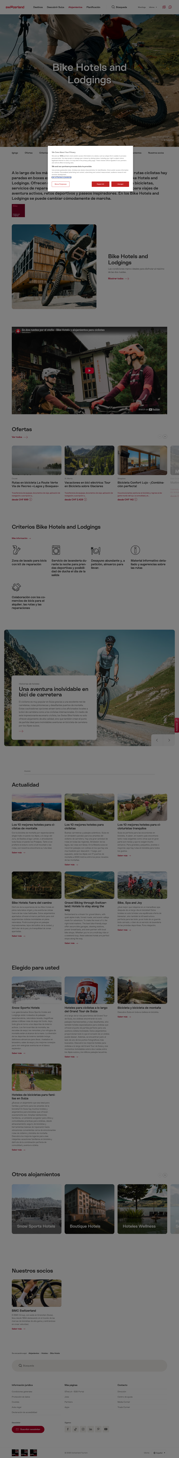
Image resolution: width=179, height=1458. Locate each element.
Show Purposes (61, 184)
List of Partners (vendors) (61, 177)
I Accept (120, 184)
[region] (90, 168)
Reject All (100, 184)
